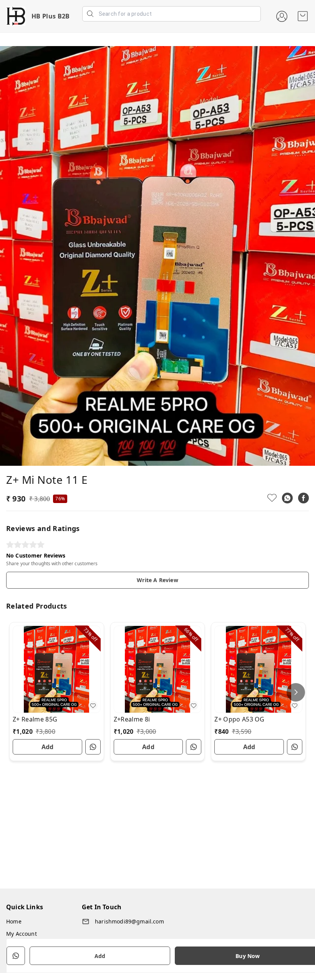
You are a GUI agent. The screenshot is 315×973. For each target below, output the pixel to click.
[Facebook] (303, 498)
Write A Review (157, 580)
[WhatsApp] (287, 498)
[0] (303, 16)
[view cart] (303, 16)
